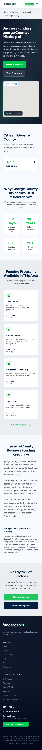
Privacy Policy (14, 743)
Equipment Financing (10, 695)
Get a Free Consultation (14, 724)
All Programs (7, 679)
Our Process (7, 655)
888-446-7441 (13, 711)
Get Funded (29, 4)
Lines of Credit (8, 687)
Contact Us (7, 667)
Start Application (21, 597)
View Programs (14, 73)
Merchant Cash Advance (12, 699)
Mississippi (27, 12)
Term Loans (7, 683)
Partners (6, 663)
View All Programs (21, 424)
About (5, 651)
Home (6, 12)
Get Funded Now (14, 64)
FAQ (4, 659)
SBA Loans (7, 691)
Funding (15, 12)
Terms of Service (27, 743)
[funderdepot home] (10, 4)
